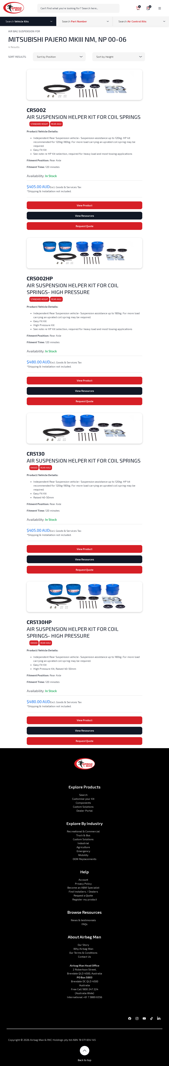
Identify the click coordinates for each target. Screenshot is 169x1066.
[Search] (116, 8)
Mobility (83, 855)
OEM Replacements (84, 858)
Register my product (84, 899)
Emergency (83, 851)
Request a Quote (83, 895)
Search (83, 794)
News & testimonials (83, 920)
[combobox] (78, 8)
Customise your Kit (83, 798)
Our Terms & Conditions (83, 952)
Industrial (83, 843)
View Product (84, 205)
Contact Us (84, 956)
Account (83, 879)
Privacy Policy (83, 883)
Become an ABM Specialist (83, 887)
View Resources (84, 215)
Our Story (83, 944)
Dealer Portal (84, 810)
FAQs (84, 924)
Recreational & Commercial (83, 831)
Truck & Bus (83, 835)
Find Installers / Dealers (83, 891)
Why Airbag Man (83, 948)
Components (83, 802)
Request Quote (84, 226)
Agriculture (83, 847)
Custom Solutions (83, 806)
